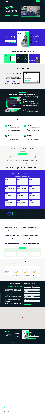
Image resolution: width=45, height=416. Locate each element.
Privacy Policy (10, 342)
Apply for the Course (11, 15)
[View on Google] (6, 271)
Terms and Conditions (7, 342)
